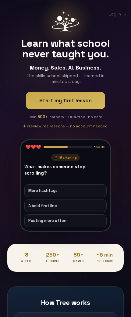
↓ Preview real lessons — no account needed (65, 125)
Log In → (117, 14)
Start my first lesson (65, 100)
